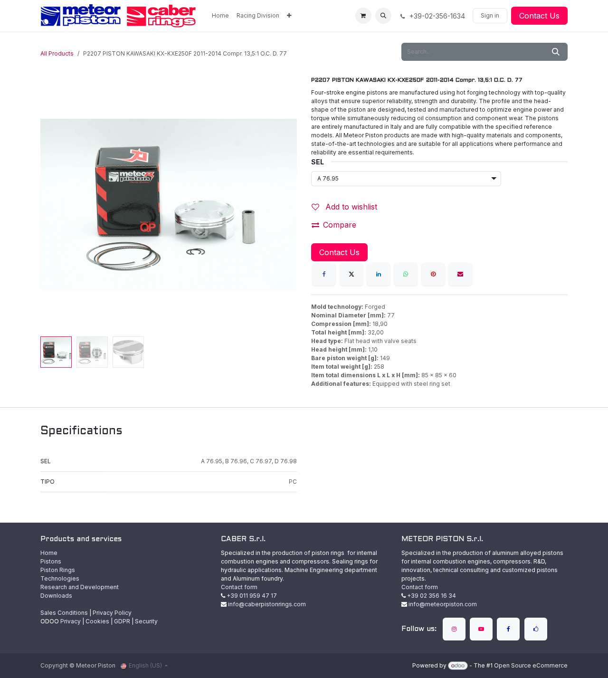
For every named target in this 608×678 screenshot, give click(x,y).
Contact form (239, 587)
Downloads (56, 595)
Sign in (490, 15)
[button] (383, 16)
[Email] (460, 274)
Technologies (59, 578)
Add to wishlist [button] (350, 206)
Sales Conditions (64, 612)
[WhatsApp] (405, 274)
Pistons (50, 561)
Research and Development (79, 587)
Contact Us (539, 15)
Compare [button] (339, 224)
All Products (57, 53)
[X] (351, 274)
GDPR (122, 621)
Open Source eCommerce (531, 665)
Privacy (70, 621)
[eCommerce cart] (363, 16)
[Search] (556, 52)
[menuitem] (220, 16)
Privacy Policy (112, 612)
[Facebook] (324, 274)
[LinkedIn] (378, 274)
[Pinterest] (433, 274)
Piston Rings (57, 569)
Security (146, 621)
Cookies (97, 621)
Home (48, 552)
